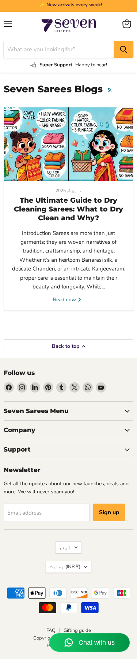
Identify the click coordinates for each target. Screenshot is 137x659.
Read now (65, 299)
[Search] (123, 49)
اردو (65, 547)
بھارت (65, 566)
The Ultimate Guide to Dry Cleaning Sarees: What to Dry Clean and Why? (68, 209)
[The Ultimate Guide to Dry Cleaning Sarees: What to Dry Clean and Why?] (68, 144)
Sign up (109, 512)
